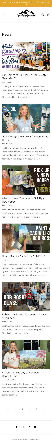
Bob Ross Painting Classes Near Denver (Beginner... (25, 316)
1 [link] (8, 409)
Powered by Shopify (34, 439)
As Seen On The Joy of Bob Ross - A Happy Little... (22, 374)
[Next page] (44, 409)
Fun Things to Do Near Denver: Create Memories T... (24, 76)
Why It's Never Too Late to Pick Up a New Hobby (23, 199)
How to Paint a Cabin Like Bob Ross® (23, 256)
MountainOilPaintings (22, 439)
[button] (3, 15)
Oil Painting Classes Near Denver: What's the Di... (26, 138)
